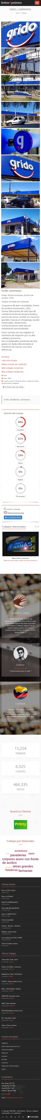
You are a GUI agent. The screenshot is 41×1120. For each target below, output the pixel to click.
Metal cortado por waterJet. (14, 364)
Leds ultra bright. (9, 360)
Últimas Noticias (8, 884)
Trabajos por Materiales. (20, 841)
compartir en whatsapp (13, 509)
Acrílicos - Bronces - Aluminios (11, 926)
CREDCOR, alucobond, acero (11, 996)
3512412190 (7, 1094)
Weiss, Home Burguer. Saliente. (11, 989)
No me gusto (20, 496)
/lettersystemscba (15, 513)
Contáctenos (7, 1077)
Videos (4, 1069)
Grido (5, 375)
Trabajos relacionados (14, 526)
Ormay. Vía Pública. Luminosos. (11, 967)
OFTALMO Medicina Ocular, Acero (12, 1010)
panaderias (18, 855)
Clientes (20, 771)
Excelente (20, 430)
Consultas (34, 1117)
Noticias (4, 1059)
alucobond (9, 867)
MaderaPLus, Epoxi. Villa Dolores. (12, 974)
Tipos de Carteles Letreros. (10, 943)
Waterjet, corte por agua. (9, 932)
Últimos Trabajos (9, 953)
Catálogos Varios (7, 1049)
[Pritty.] (20, 824)
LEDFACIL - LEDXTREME (21, 616)
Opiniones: (20, 581)
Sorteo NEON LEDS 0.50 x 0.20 (11, 1046)
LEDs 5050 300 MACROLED (10, 908)
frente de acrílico (7, 383)
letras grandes (23, 866)
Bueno (20, 463)
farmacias (25, 870)
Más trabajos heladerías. (13, 371)
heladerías (16, 383)
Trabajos (24, 13)
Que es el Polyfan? (7, 896)
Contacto (5, 1062)
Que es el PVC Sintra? (8, 890)
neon (31, 853)
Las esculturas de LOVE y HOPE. (12, 938)
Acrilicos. (6, 356)
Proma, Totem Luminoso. (9, 1025)
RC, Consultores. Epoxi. (9, 1018)
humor (7, 854)
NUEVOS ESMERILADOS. (10, 902)
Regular (20, 480)
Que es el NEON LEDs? (9, 914)
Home (18, 13)
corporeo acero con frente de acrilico (15, 381)
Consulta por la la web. (20, 668)
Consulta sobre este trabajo (14, 387)
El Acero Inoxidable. (8, 920)
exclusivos (21, 850)
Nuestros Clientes (20, 811)
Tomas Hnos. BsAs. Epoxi (10, 959)
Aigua (20, 707)
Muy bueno (20, 446)
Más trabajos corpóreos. (13, 368)
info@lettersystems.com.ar (14, 1097)
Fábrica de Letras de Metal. (10, 1066)
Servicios (5, 1053)
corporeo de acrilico (33, 381)
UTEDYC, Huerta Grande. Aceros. (12, 981)
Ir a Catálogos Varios (14, 517)
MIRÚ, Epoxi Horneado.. (9, 1003)
